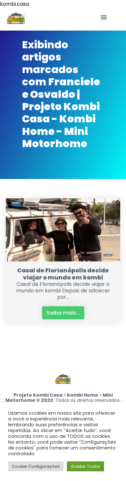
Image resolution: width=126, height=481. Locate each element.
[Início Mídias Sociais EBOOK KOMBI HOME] (63, 19)
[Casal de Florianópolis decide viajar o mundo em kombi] (63, 259)
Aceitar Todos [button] (85, 466)
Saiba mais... (63, 312)
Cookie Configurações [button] (36, 466)
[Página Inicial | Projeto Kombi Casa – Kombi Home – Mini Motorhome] (16, 19)
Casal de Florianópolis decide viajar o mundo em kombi (63, 273)
